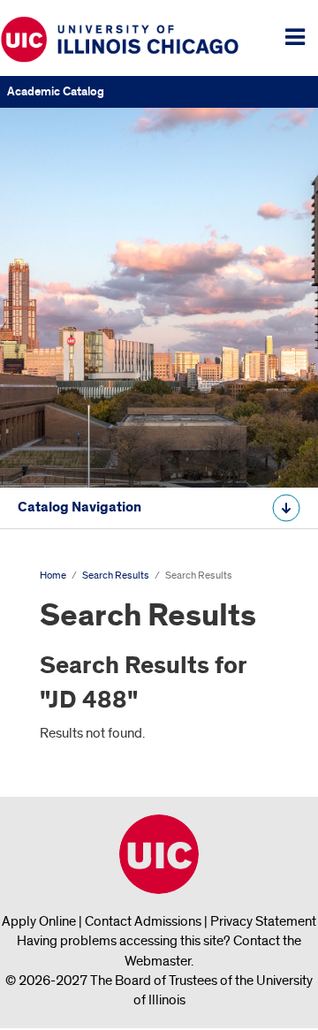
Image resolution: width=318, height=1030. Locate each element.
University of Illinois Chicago (159, 854)
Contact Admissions (143, 921)
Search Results (115, 575)
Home (53, 575)
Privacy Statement (263, 921)
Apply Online (39, 921)
